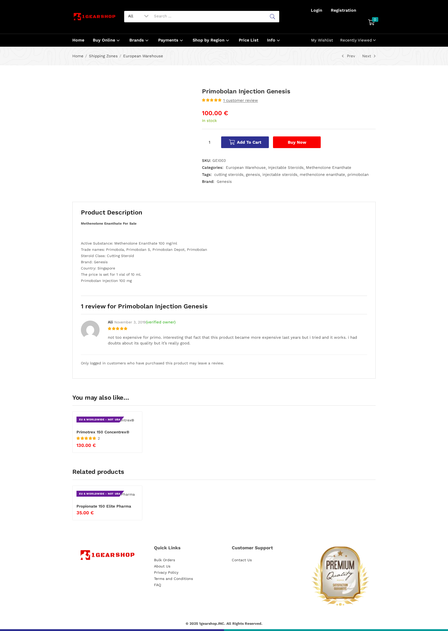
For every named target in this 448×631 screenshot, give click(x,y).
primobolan (358, 174)
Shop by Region (209, 40)
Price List (248, 40)
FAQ (157, 585)
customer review (240, 100)
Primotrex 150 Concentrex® (102, 432)
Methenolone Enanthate (328, 167)
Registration (343, 10)
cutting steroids (228, 174)
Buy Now (297, 142)
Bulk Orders (164, 560)
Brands (137, 40)
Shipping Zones (103, 56)
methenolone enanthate (322, 174)
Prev (351, 56)
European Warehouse (143, 56)
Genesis (224, 181)
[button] (371, 23)
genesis (253, 174)
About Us (162, 566)
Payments (169, 40)
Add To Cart (249, 142)
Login (316, 10)
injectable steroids (279, 174)
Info (272, 40)
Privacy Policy (166, 572)
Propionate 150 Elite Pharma (103, 506)
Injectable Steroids (286, 167)
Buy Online (104, 40)
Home (78, 40)
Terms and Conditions (173, 579)
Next (366, 56)
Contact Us (242, 560)
